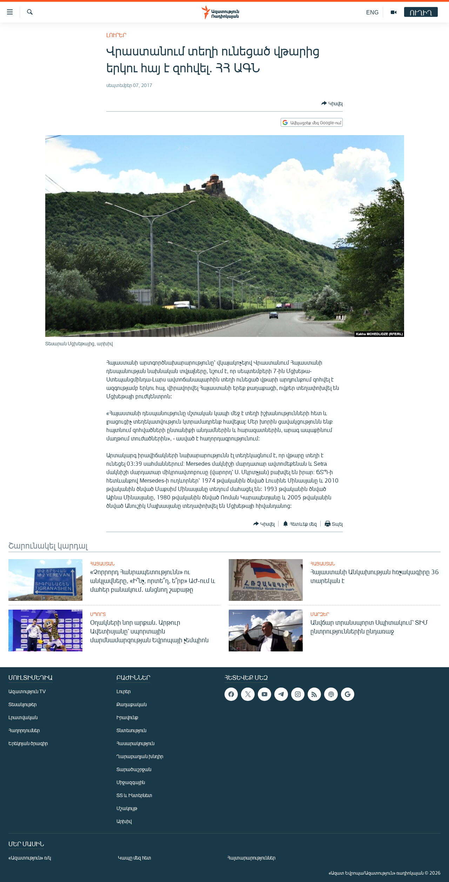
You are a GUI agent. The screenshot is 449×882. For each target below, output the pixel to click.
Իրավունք (127, 717)
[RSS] (314, 694)
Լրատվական (23, 717)
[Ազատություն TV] (393, 12)
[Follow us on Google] (347, 694)
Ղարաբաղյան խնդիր (139, 756)
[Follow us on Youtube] (264, 694)
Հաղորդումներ (24, 730)
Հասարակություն (135, 743)
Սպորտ (98, 614)
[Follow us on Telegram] (281, 694)
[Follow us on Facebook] (231, 694)
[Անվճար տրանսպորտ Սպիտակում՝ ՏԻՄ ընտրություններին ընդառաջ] (266, 630)
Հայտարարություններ (251, 858)
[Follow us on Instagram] (297, 694)
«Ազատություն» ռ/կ (29, 858)
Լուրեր (116, 35)
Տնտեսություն (131, 730)
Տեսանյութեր (22, 704)
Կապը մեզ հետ (134, 858)
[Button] (332, 103)
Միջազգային (130, 782)
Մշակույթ (126, 808)
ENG (372, 12)
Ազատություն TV (27, 691)
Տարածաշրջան (133, 769)
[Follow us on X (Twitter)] (247, 694)
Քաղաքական (131, 704)
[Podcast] (330, 694)
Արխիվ (124, 821)
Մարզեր (319, 614)
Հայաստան (102, 563)
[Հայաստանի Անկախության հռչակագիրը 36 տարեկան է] (266, 580)
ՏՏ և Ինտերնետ (134, 795)
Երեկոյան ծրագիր (28, 743)
